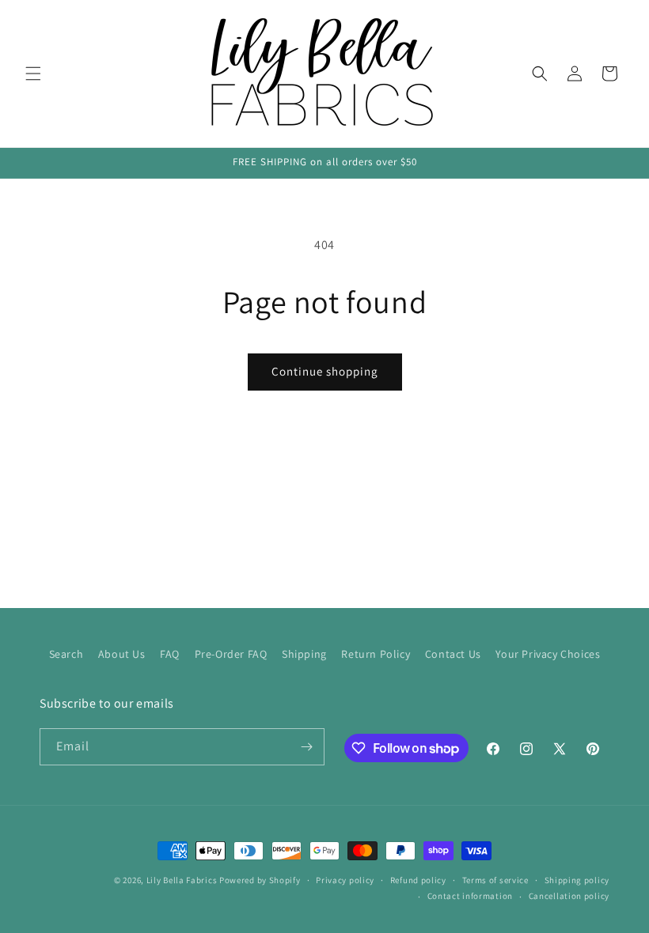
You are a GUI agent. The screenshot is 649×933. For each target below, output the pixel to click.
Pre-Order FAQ (231, 654)
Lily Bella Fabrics (182, 880)
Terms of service (495, 880)
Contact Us (453, 654)
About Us (122, 654)
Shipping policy (577, 880)
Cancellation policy (569, 895)
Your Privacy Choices (547, 654)
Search (66, 654)
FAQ (170, 654)
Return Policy (375, 654)
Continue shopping (324, 371)
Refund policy (418, 880)
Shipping (304, 654)
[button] (33, 73)
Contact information (470, 895)
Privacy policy (345, 880)
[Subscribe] (306, 746)
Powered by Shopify (260, 880)
